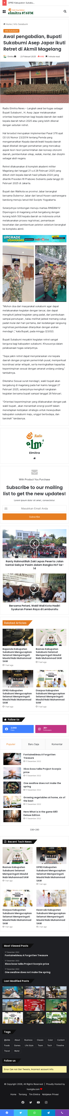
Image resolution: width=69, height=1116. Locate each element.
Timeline (60, 1045)
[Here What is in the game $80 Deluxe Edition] (12, 816)
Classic (40, 1040)
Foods (7, 1045)
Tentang (23, 1094)
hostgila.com (33, 1089)
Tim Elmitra (34, 1094)
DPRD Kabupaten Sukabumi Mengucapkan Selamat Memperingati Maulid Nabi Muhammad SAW (17, 696)
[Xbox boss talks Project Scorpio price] (12, 773)
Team (40, 1045)
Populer (10, 744)
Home (8, 24)
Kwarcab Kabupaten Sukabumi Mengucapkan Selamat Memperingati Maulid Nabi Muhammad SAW (51, 916)
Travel (7, 1051)
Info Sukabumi (21, 24)
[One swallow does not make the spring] (12, 788)
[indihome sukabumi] (34, 238)
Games (17, 1045)
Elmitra (11, 56)
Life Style (29, 1045)
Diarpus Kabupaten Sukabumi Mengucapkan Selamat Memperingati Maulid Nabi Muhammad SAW (50, 696)
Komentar (57, 744)
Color (50, 1040)
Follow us (10, 1060)
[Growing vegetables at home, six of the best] (12, 802)
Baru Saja (33, 744)
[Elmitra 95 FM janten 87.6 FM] (21, 11)
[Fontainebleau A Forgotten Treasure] (12, 759)
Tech (49, 1045)
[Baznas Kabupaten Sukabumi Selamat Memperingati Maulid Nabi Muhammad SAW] (51, 637)
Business (28, 1040)
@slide (7, 1040)
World (16, 1051)
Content (61, 1040)
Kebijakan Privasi (50, 1094)
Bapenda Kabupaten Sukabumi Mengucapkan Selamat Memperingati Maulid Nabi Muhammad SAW (17, 655)
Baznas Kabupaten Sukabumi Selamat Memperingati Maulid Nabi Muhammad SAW (49, 653)
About (17, 1040)
